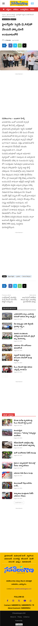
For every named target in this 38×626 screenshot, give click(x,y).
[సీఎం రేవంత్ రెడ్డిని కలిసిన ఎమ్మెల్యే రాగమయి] (7, 369)
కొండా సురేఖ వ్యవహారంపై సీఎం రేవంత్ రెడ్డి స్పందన (23, 421)
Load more (18, 502)
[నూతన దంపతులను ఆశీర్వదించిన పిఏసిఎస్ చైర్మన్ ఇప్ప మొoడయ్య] (7, 335)
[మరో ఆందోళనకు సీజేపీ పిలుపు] (7, 454)
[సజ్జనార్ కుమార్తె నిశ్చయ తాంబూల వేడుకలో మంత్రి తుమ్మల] (7, 357)
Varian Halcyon (26, 276)
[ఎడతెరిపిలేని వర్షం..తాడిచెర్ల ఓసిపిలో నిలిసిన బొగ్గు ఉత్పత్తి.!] (7, 316)
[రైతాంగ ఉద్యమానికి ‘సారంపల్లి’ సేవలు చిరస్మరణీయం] (7, 465)
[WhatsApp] (20, 45)
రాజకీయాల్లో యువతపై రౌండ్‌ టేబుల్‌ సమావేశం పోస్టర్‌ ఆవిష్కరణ (9, 299)
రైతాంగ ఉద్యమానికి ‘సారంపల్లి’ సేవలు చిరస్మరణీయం (25, 464)
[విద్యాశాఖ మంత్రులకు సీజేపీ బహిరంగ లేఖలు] (7, 495)
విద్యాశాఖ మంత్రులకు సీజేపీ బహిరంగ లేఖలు (23, 494)
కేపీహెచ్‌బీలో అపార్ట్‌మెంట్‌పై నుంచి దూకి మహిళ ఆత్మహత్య (24, 444)
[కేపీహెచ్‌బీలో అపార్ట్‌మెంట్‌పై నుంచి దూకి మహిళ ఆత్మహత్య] (7, 444)
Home (4, 14)
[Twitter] (15, 45)
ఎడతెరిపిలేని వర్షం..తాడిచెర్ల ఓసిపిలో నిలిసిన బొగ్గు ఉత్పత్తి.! (25, 315)
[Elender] (3, 40)
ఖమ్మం (4, 350)
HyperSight (11, 276)
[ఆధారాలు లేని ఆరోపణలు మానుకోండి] (7, 347)
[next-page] (6, 376)
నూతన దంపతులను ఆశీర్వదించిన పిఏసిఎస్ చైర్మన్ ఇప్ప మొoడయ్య (24, 335)
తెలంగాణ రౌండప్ (11, 14)
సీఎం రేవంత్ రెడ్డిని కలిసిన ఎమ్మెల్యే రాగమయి (23, 368)
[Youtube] (25, 601)
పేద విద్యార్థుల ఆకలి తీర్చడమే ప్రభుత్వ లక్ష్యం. (23, 325)
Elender (8, 40)
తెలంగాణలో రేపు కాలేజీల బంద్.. (23, 484)
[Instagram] (13, 601)
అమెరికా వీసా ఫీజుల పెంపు (23, 473)
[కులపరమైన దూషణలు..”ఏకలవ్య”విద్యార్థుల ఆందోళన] (7, 432)
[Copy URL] (24, 45)
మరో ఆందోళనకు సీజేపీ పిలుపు (25, 453)
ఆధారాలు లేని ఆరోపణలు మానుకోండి (22, 346)
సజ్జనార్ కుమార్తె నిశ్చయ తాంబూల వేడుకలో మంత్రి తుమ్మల (23, 357)
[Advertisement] (19, 94)
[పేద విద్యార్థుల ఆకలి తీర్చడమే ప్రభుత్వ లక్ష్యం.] (7, 325)
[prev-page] (3, 376)
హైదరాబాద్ (13, 19)
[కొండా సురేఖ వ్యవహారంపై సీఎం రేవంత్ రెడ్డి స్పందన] (7, 422)
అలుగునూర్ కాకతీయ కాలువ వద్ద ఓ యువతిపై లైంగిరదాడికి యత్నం (28, 299)
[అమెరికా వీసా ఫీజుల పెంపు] (7, 475)
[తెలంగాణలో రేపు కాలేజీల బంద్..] (7, 485)
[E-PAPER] (32, 4)
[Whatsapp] (30, 601)
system (18, 276)
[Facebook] (10, 45)
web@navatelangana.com (22, 589)
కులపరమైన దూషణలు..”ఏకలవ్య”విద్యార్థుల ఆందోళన (25, 432)
